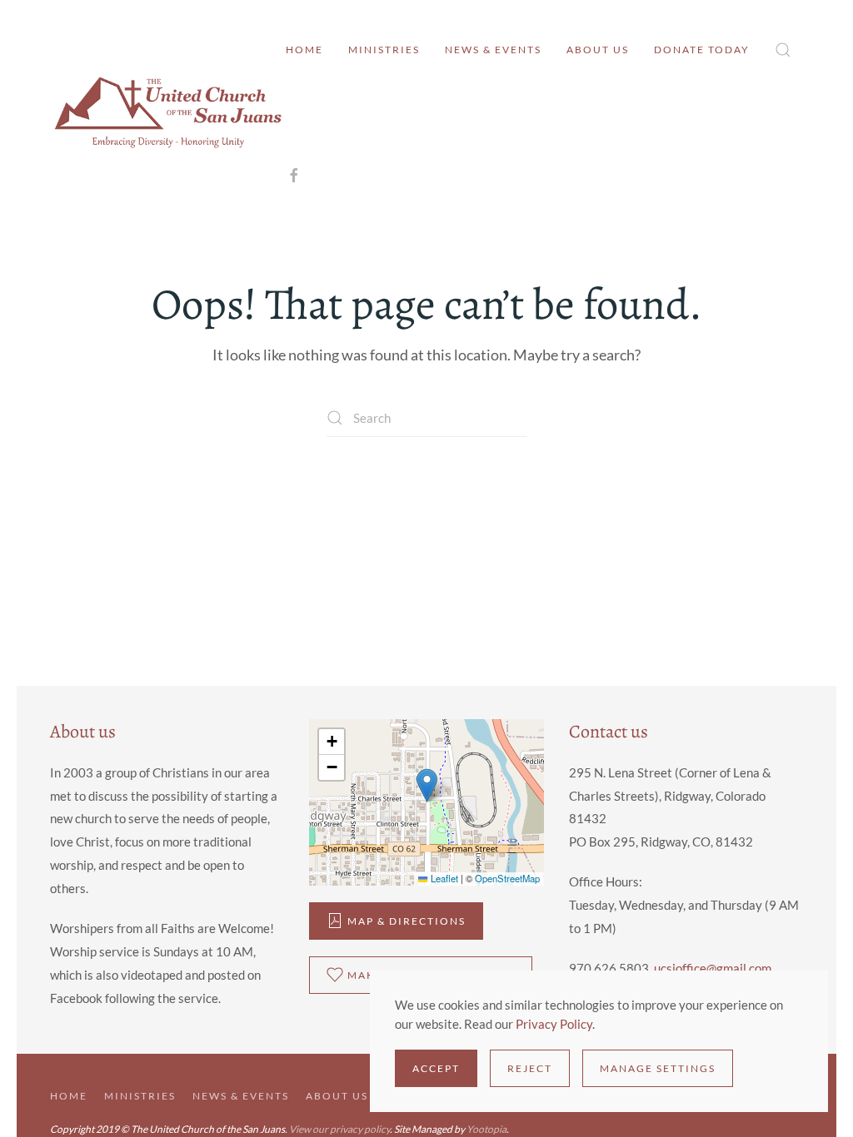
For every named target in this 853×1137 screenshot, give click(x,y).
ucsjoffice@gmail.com (712, 968)
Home (304, 49)
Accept (436, 1068)
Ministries (384, 49)
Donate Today (702, 49)
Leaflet (442, 878)
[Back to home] (168, 112)
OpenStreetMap (507, 878)
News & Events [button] (493, 49)
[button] (783, 50)
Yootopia (486, 1129)
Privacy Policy (554, 1023)
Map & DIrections (406, 921)
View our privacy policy (339, 1129)
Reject (529, 1068)
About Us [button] (597, 49)
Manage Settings (658, 1068)
